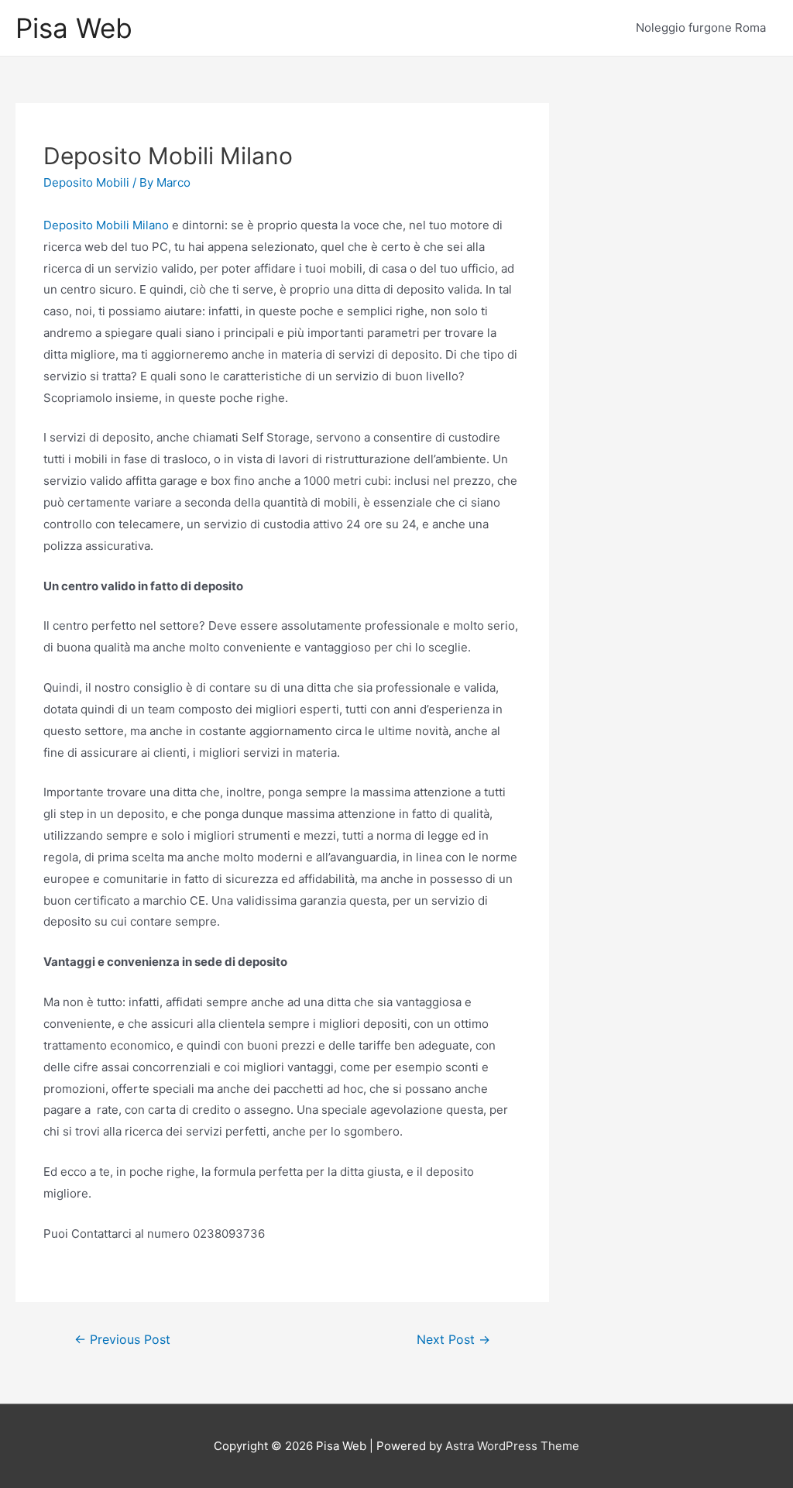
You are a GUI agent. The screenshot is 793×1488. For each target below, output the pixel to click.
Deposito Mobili (86, 182)
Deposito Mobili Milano (106, 225)
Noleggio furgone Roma (701, 27)
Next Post (453, 1339)
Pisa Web (73, 28)
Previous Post (122, 1339)
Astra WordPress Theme (512, 1445)
